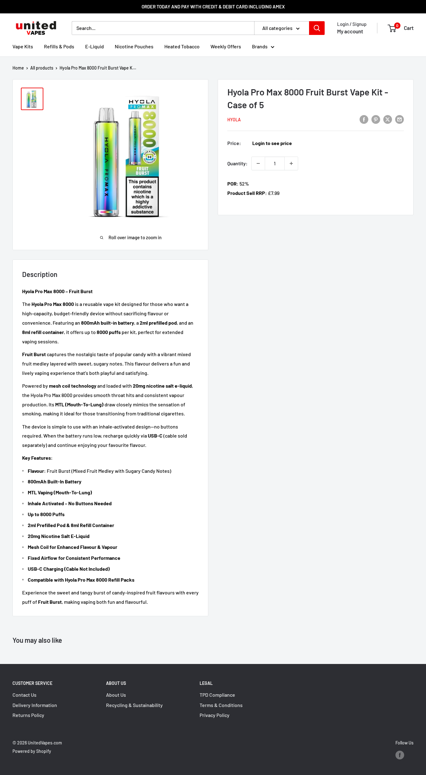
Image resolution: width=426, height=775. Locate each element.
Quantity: (237, 163)
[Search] (317, 28)
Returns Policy (28, 715)
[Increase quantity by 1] (291, 163)
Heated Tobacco (182, 46)
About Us (116, 695)
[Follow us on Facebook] (399, 755)
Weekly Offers (226, 46)
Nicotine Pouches (134, 46)
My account (350, 31)
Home (18, 67)
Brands (260, 46)
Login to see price (272, 143)
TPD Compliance (217, 695)
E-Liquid (94, 46)
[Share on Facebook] (364, 119)
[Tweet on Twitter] (387, 119)
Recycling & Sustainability (134, 705)
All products (41, 67)
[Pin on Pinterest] (375, 119)
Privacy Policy (215, 715)
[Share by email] (399, 119)
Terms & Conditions (221, 705)
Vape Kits (22, 46)
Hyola (234, 119)
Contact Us (24, 695)
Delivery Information (34, 705)
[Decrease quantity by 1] (258, 163)
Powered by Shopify (31, 751)
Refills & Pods (59, 46)
